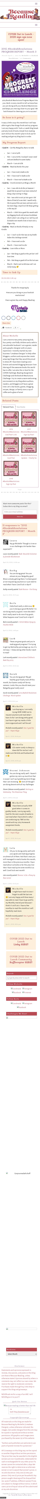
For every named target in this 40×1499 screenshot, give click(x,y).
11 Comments (25, 58)
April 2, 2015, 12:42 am (11, 666)
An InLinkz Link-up (9, 278)
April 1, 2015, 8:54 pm (13, 924)
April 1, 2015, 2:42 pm (10, 798)
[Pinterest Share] (18, 318)
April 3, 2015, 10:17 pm (11, 595)
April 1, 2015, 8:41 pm (10, 701)
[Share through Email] (23, 318)
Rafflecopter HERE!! (21, 962)
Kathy (13, 570)
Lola (12, 848)
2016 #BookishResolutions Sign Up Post (11, 481)
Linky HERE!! (21, 944)
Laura (13, 540)
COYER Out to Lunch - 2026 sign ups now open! (21, 37)
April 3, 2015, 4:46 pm (10, 630)
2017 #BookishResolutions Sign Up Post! (29, 432)
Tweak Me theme (16, 1495)
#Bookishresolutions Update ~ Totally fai (29, 456)
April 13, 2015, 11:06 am (11, 562)
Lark (12, 638)
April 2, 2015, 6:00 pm (13, 761)
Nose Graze (28, 1495)
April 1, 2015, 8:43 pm (13, 736)
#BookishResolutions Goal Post (11, 456)
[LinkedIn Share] (13, 318)
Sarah (13, 674)
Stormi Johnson (20, 770)
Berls (13, 603)
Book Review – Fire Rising (28, 589)
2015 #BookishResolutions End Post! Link (11, 432)
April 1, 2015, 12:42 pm (11, 883)
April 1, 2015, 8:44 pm (13, 838)
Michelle (25, 55)
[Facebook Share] (3, 318)
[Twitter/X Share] (8, 318)
